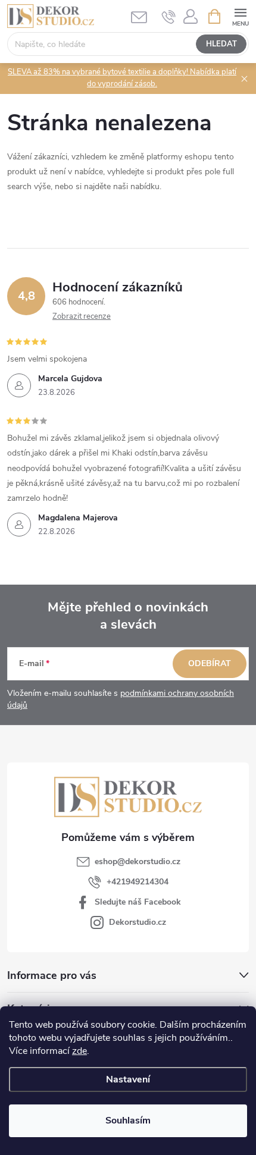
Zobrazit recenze (81, 316)
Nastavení (128, 1079)
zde (79, 1050)
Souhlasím (128, 1120)
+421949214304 (137, 881)
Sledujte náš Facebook (138, 902)
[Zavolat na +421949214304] (168, 16)
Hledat (221, 44)
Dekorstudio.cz (137, 922)
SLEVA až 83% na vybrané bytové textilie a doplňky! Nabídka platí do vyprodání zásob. (122, 78)
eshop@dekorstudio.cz (137, 861)
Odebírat (209, 663)
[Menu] (240, 16)
